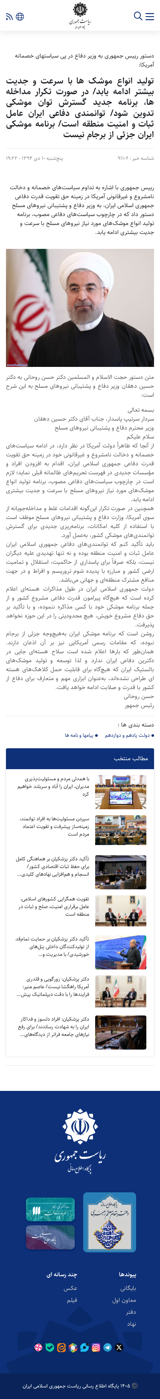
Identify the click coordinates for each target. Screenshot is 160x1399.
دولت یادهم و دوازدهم (127, 735)
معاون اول (124, 1299)
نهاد (131, 1323)
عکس (70, 1287)
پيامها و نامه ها (79, 735)
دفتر (131, 1311)
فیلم (72, 1299)
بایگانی (128, 1287)
